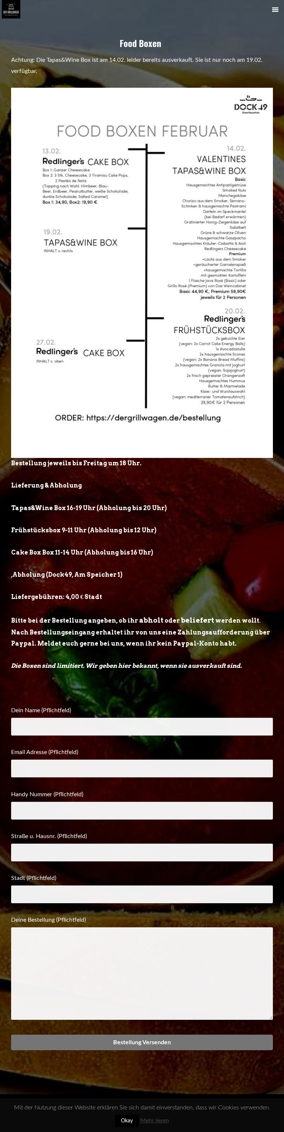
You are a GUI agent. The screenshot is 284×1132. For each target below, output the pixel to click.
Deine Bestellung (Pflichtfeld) (48, 920)
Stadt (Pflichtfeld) (33, 878)
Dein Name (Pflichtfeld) (41, 710)
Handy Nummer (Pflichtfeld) (47, 794)
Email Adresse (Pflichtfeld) (44, 752)
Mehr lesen (154, 1120)
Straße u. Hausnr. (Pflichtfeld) (49, 836)
